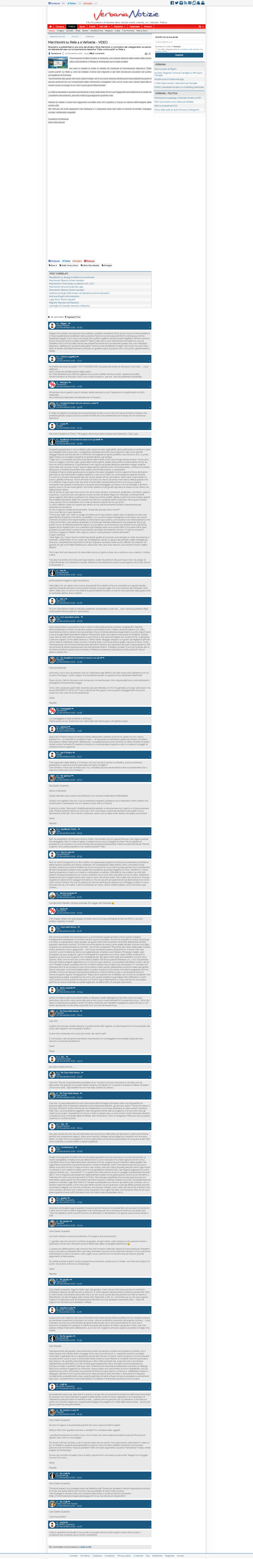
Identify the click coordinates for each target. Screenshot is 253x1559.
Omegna (60, 31)
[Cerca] (201, 26)
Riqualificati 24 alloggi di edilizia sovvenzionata (71, 277)
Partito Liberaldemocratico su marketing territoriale (179, 87)
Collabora (97, 1556)
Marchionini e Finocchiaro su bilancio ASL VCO (71, 283)
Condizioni (110, 1556)
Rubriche (118, 26)
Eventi (92, 26)
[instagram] (181, 4)
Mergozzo (109, 31)
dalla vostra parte (69, 265)
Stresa (77, 31)
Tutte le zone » (142, 31)
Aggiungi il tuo (73, 317)
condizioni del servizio (189, 49)
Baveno (85, 31)
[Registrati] (198, 4)
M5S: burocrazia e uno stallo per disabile (173, 102)
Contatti (73, 1556)
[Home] (50, 26)
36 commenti (98, 53)
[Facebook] (172, 4)
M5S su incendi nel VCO (165, 106)
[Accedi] (203, 4)
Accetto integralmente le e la (179, 50)
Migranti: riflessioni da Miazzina (64, 302)
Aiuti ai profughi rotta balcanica (64, 296)
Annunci (148, 26)
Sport (82, 26)
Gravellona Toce (96, 31)
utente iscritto (86, 1547)
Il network (138, 1556)
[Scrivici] (190, 4)
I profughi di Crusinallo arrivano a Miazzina (69, 306)
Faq (147, 1556)
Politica (71, 26)
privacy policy (161, 51)
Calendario (134, 26)
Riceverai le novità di (168, 47)
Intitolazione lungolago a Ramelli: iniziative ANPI (177, 98)
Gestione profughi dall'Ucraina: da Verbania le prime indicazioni (79, 293)
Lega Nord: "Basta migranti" (62, 299)
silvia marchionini (91, 265)
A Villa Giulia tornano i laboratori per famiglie (175, 83)
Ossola (117, 31)
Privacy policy (124, 1556)
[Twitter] (177, 4)
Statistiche (157, 1556)
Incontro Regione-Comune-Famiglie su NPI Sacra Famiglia (178, 74)
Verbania (51, 31)
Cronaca (60, 26)
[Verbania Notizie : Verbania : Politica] (126, 20)
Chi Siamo (85, 1556)
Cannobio (69, 31)
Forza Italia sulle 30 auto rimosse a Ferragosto (176, 109)
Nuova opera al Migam (165, 69)
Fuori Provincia (128, 31)
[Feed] (185, 4)
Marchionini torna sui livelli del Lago (66, 287)
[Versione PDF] (194, 4)
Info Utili (103, 26)
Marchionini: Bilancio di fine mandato (66, 280)
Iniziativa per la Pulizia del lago (169, 79)
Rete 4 (54, 265)
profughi (108, 265)
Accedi (180, 1556)
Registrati (169, 1556)
